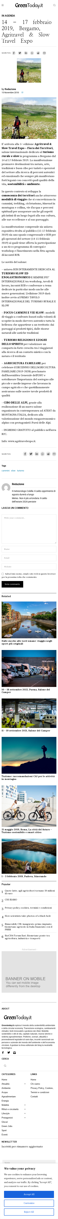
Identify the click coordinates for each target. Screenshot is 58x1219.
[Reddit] (38, 53)
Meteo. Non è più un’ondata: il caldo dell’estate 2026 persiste (29, 500)
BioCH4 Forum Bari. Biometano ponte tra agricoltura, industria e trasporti (27, 937)
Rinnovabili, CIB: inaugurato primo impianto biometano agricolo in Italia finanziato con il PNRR (28, 927)
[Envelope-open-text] (14, 1052)
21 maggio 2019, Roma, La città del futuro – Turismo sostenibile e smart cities (27, 831)
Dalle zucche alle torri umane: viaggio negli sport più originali (27, 642)
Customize (29, 1203)
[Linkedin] (26, 53)
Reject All (29, 1212)
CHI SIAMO (11, 899)
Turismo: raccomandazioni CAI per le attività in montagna (28, 778)
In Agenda (8, 15)
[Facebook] (14, 53)
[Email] (44, 53)
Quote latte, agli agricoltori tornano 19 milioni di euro (30, 892)
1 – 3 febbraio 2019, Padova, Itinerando (24, 876)
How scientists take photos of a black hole (28, 915)
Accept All (29, 1194)
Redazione (10, 89)
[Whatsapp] (32, 53)
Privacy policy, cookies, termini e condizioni (28, 907)
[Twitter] (20, 53)
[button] (54, 5)
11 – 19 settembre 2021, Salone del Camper (26, 730)
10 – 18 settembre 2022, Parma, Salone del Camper (26, 691)
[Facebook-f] (3, 1052)
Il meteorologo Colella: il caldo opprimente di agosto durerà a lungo (33, 493)
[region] (29, 1191)
